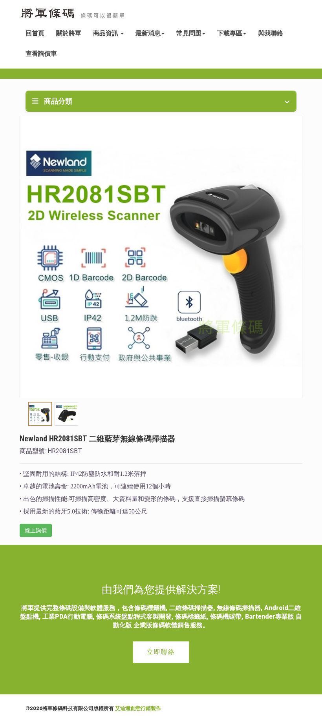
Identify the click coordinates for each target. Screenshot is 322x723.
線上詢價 (36, 530)
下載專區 (229, 33)
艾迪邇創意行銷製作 (138, 708)
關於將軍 (68, 33)
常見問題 (188, 33)
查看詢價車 (41, 53)
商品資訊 (106, 33)
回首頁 (35, 33)
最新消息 (148, 33)
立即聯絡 (161, 652)
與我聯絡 (270, 33)
